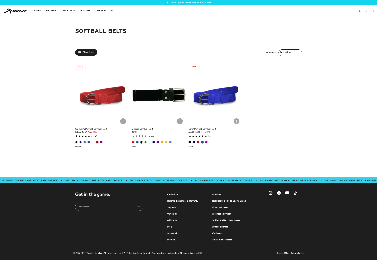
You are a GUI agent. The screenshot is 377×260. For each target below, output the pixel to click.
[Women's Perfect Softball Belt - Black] (76, 142)
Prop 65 (171, 240)
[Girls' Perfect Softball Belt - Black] (189, 142)
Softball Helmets (220, 227)
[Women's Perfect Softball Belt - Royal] (88, 142)
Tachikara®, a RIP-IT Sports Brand (229, 201)
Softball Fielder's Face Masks (226, 220)
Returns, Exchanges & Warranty (182, 201)
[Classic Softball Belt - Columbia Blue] (170, 142)
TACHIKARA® (69, 11)
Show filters (88, 52)
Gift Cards (172, 220)
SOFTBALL (36, 11)
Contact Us (172, 194)
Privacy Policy (297, 253)
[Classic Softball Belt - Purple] (158, 142)
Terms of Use (283, 253)
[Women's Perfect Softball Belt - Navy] (80, 142)
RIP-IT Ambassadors (222, 240)
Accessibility (173, 233)
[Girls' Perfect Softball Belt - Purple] (206, 142)
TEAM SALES (86, 11)
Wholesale (216, 233)
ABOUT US (101, 11)
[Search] (364, 11)
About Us (216, 194)
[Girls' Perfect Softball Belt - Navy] (194, 142)
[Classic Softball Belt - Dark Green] (145, 142)
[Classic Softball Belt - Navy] (153, 142)
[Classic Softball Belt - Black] (141, 142)
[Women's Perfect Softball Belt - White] (93, 142)
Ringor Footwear (220, 207)
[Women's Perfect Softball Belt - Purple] (101, 142)
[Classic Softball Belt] (159, 93)
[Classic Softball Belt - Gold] (166, 142)
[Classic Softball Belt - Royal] (137, 142)
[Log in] (358, 11)
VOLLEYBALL (52, 11)
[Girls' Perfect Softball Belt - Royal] (202, 142)
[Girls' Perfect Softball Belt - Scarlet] (198, 142)
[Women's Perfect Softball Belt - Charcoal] (84, 142)
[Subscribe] (138, 206)
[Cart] (370, 11)
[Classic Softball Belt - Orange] (162, 142)
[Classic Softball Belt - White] (149, 142)
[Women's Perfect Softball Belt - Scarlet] (97, 142)
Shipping (171, 207)
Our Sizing (172, 214)
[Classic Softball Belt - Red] (133, 142)
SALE (113, 11)
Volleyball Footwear (221, 214)
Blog (169, 227)
